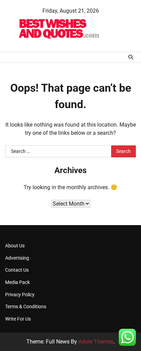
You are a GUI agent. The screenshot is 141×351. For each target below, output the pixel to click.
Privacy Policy (20, 294)
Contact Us (17, 270)
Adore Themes (95, 341)
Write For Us (18, 319)
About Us (15, 245)
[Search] (131, 57)
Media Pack (17, 282)
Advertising (17, 258)
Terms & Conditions (25, 306)
